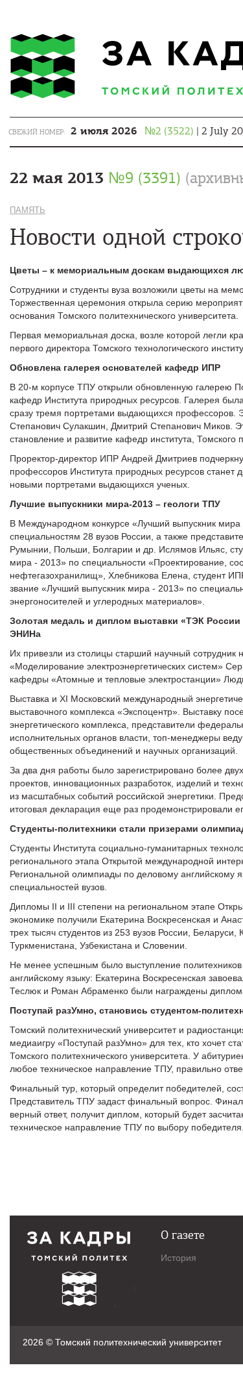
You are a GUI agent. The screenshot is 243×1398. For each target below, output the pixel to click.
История (178, 1258)
